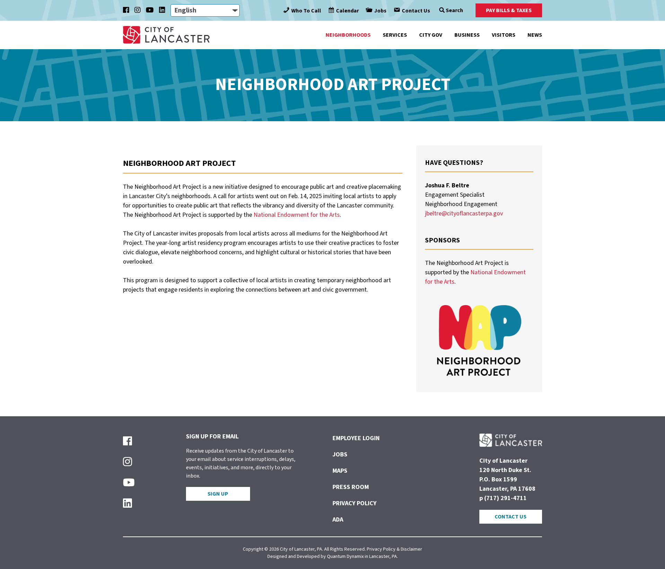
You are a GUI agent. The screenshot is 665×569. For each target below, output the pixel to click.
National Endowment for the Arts (297, 215)
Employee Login (356, 438)
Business (467, 35)
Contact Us (510, 517)
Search (454, 10)
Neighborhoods (348, 35)
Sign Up (217, 494)
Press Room (350, 487)
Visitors (503, 35)
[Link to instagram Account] (137, 10)
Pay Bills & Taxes (509, 10)
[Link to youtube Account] (150, 10)
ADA (337, 519)
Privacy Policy (354, 503)
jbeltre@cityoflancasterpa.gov (464, 213)
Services (395, 35)
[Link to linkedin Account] (162, 10)
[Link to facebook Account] (126, 10)
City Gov (430, 35)
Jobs (339, 454)
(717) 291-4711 (505, 498)
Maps (339, 470)
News (534, 35)
